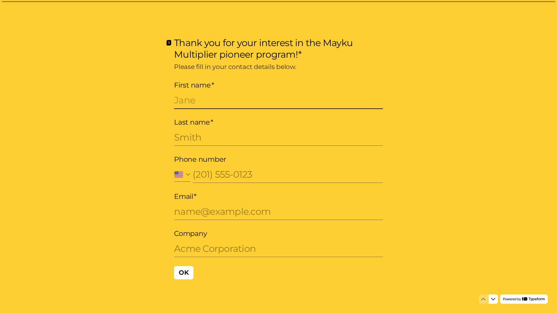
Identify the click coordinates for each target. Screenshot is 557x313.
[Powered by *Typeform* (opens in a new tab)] (524, 299)
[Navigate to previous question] (483, 299)
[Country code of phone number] (182, 174)
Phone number (200, 159)
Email (185, 196)
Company (190, 233)
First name (194, 85)
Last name (193, 122)
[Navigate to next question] (493, 299)
